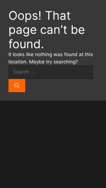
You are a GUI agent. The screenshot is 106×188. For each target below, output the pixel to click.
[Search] (16, 85)
